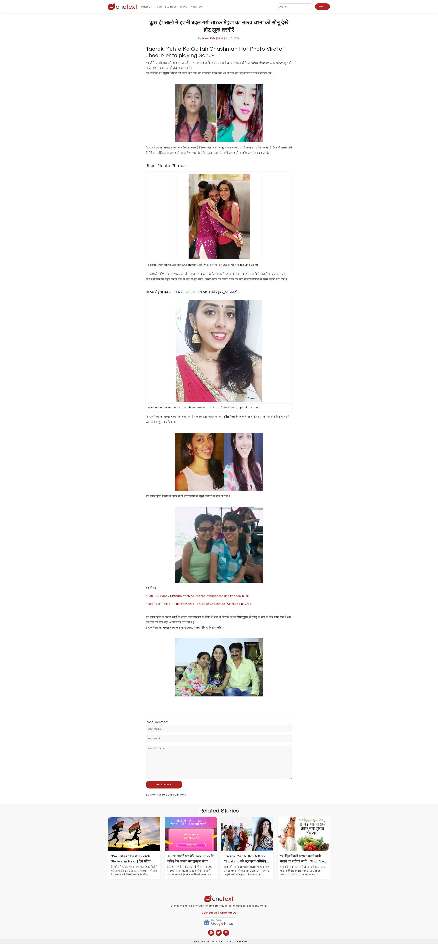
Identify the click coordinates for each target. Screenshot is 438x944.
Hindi (220, 38)
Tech (158, 6)
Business (171, 6)
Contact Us (209, 912)
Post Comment (164, 784)
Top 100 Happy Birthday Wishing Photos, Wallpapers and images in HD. (199, 596)
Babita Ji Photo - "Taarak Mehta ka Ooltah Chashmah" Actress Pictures (199, 603)
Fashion (146, 6)
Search (322, 6)
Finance (196, 6)
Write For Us (228, 912)
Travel (183, 6)
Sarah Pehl (209, 38)
